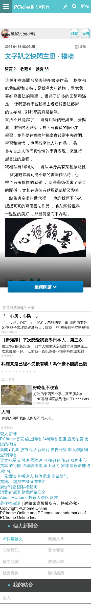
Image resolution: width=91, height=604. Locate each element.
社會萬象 (11, 573)
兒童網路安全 (33, 492)
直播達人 (25, 476)
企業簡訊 (60, 476)
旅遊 (65, 460)
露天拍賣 (75, 439)
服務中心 (79, 460)
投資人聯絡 (39, 497)
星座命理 (78, 465)
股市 (24, 449)
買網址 (6, 481)
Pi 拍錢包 (51, 460)
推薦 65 (42, 69)
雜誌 (65, 465)
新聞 (4, 449)
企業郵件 (38, 481)
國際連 (36, 460)
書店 (62, 439)
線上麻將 (51, 465)
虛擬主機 (21, 481)
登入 (4, 434)
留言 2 (10, 69)
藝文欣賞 (11, 561)
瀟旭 (82, 47)
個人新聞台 (39, 449)
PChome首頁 (12, 439)
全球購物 (8, 455)
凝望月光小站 (23, 33)
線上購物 (33, 439)
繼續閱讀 (43, 287)
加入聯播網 (78, 449)
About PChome (14, 497)
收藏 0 (25, 69)
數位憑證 (42, 476)
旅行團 (15, 465)
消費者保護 (10, 492)
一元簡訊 (8, 476)
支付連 (23, 460)
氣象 (15, 449)
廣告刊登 (59, 449)
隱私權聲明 (27, 487)
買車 (4, 465)
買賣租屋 (8, 460)
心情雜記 (11, 550)
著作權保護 (10, 503)
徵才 (54, 497)
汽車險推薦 (32, 465)
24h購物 (49, 439)
